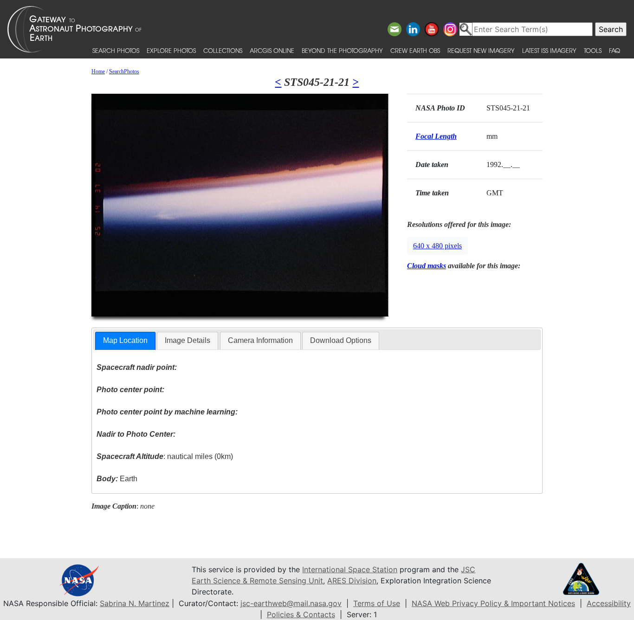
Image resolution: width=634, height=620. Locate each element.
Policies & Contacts (301, 614)
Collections (222, 50)
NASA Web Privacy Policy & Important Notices (493, 603)
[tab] (125, 341)
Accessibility (609, 603)
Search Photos (115, 50)
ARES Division (351, 580)
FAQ (614, 50)
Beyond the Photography (342, 50)
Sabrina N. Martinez (134, 603)
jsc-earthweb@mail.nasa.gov (291, 603)
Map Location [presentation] (125, 340)
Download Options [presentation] (340, 340)
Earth (117, 479)
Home (98, 71)
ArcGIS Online (272, 50)
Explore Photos (171, 50)
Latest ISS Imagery (549, 50)
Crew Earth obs (415, 50)
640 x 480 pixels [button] (437, 246)
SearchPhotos (124, 71)
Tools (593, 50)
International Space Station (349, 569)
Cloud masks (426, 266)
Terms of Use (376, 603)
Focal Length (436, 136)
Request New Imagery (481, 50)
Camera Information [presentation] (260, 340)
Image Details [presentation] (187, 340)
